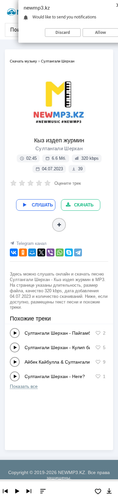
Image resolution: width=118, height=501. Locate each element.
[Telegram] (78, 252)
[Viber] (50, 252)
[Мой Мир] (32, 252)
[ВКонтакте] (14, 252)
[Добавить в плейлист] (59, 225)
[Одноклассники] (23, 252)
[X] (41, 252)
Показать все (24, 386)
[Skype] (69, 252)
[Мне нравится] (98, 333)
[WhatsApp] (60, 252)
